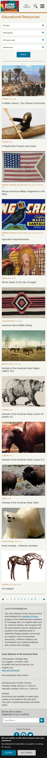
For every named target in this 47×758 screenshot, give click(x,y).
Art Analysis (8, 588)
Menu (42, 6)
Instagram (23, 735)
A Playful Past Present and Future (19, 146)
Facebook (17, 735)
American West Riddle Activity (17, 325)
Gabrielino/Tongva (30, 616)
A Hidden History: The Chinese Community (23, 103)
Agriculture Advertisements (15, 239)
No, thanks (26, 753)
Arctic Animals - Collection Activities (20, 545)
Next (44, 599)
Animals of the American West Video (20, 502)
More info (8, 747)
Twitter (30, 735)
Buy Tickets (26, 6)
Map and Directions (11, 670)
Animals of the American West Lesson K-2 (23, 459)
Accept (9, 753)
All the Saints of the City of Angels (19, 282)
